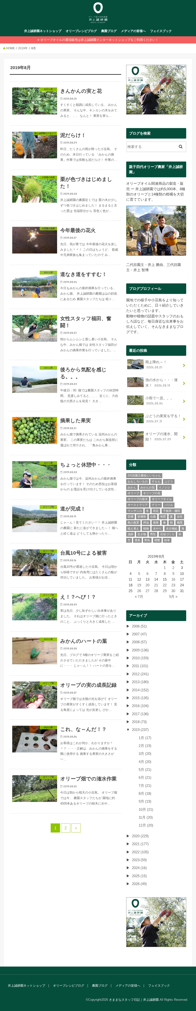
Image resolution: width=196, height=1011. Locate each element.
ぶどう (168, 481)
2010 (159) (140, 658)
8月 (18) (145, 793)
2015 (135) (140, 698)
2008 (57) (139, 642)
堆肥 (163, 516)
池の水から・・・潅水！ (161, 382)
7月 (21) (145, 786)
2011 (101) (140, 666)
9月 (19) (145, 801)
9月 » (173, 597)
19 (139, 585)
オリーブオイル (162, 499)
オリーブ (133, 493)
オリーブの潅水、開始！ (161, 436)
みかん (132, 487)
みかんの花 (147, 487)
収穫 (130, 516)
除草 (167, 540)
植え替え (133, 528)
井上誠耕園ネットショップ (42, 31)
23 (173, 585)
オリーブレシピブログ (81, 31)
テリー (156, 505)
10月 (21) (146, 809)
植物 (146, 528)
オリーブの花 (151, 493)
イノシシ (164, 487)
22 (165, 585)
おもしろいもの (138, 481)
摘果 (156, 522)
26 (139, 591)
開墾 (157, 540)
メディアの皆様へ (133, 31)
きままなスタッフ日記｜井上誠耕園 (134, 999)
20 (147, 585)
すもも (156, 481)
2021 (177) (140, 844)
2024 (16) (139, 868)
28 (156, 591)
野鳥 (147, 540)
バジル (168, 505)
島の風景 (133, 522)
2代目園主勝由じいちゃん (144, 475)
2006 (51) (139, 626)
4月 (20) (145, 762)
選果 (137, 540)
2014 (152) (140, 690)
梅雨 (180, 522)
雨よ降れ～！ (156, 364)
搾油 (146, 522)
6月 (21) (145, 777)
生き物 (141, 534)
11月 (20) (146, 817)
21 (156, 585)
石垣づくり (167, 534)
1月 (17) (145, 738)
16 (173, 579)
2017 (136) (140, 714)
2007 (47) (139, 634)
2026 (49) (139, 884)
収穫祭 (141, 516)
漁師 (130, 534)
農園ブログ (109, 31)
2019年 (23, 48)
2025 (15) (139, 876)
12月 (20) (146, 825)
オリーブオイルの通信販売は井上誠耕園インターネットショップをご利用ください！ (99, 40)
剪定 (156, 511)
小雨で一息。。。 (159, 400)
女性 (180, 516)
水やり (157, 528)
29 (165, 591)
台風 (153, 516)
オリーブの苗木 (138, 499)
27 (147, 591)
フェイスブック (161, 31)
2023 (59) (139, 860)
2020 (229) (140, 836)
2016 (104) (140, 706)
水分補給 (171, 528)
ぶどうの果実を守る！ (163, 418)
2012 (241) (140, 674)
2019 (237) (140, 730)
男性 (153, 534)
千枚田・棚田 (171, 511)
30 (173, 591)
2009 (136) (140, 650)
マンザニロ (135, 511)
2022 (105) (140, 852)
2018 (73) (139, 722)
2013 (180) (140, 682)
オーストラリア (138, 505)
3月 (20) (145, 754)
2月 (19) (145, 746)
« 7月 (139, 597)
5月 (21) (145, 770)
